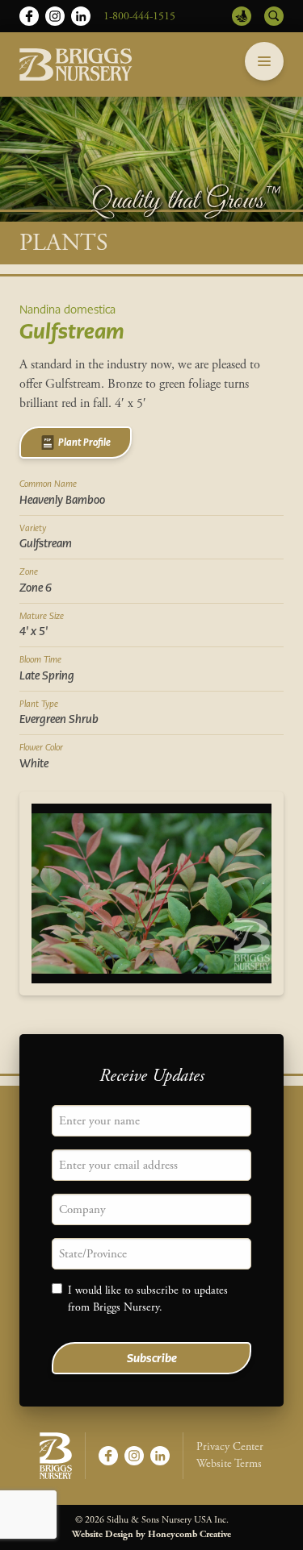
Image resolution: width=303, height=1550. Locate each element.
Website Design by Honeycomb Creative (151, 1534)
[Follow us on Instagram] (55, 16)
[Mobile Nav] (264, 61)
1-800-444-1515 (139, 16)
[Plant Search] (274, 16)
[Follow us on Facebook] (29, 16)
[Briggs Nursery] (76, 64)
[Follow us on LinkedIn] (80, 16)
